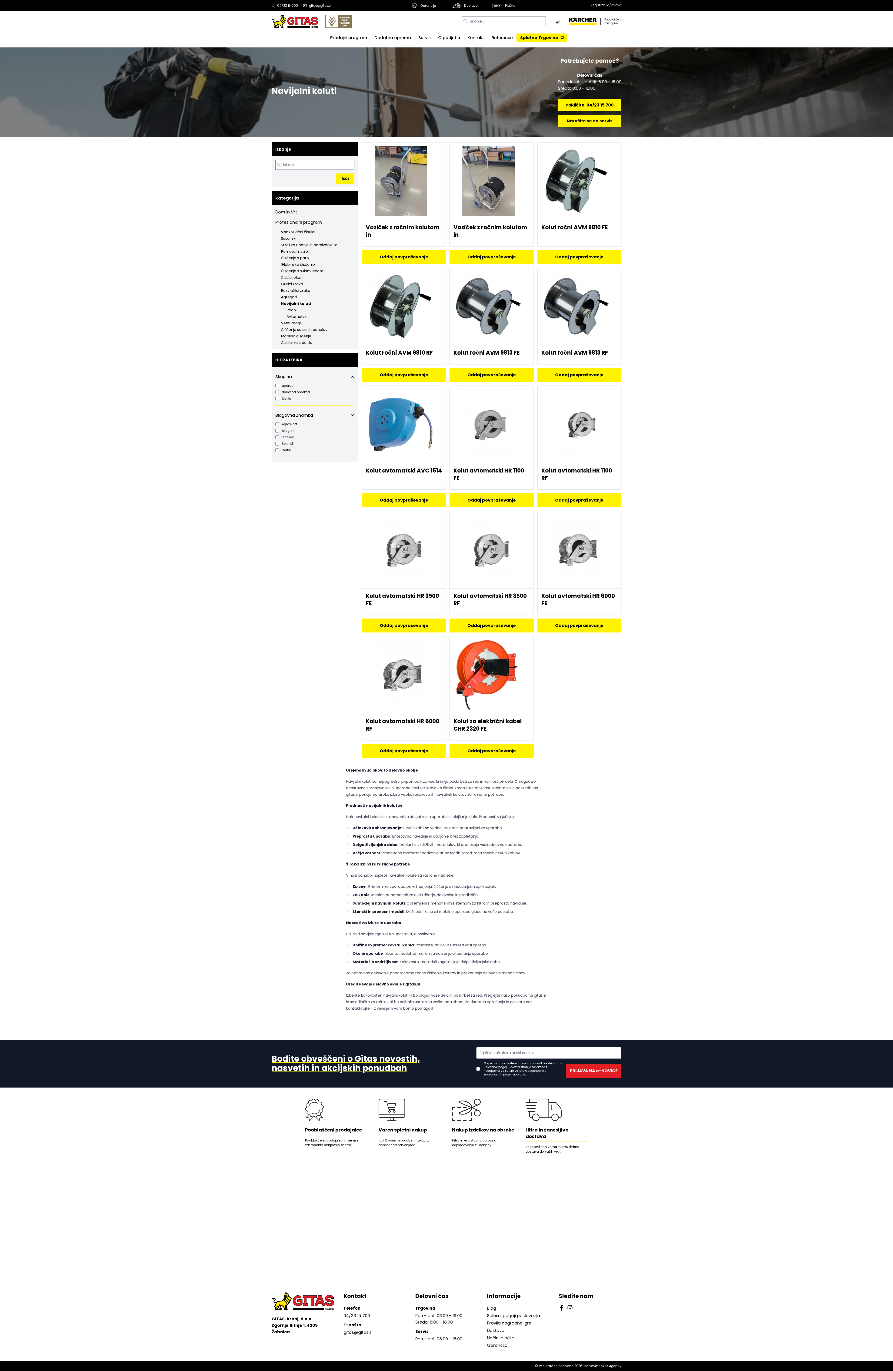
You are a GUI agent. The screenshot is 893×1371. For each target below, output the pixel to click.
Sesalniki (288, 238)
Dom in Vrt (286, 212)
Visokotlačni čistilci (298, 232)
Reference (502, 37)
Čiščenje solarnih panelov (304, 329)
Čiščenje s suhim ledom (302, 271)
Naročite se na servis (590, 121)
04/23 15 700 (287, 5)
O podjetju (449, 37)
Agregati (289, 297)
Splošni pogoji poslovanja (513, 1315)
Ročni (292, 310)
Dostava (471, 5)
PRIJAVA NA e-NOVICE (594, 1071)
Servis (424, 37)
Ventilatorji (291, 323)
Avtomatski (297, 316)
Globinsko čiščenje (298, 264)
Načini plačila (500, 1338)
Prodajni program (348, 37)
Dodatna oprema (392, 37)
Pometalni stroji (295, 251)
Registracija (600, 5)
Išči (345, 178)
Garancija (428, 5)
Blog (491, 1308)
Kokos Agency (610, 1366)
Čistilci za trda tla (296, 342)
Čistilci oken (292, 277)
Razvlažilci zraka (295, 290)
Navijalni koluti (296, 303)
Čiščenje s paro (295, 258)
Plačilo (510, 5)
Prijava (616, 5)
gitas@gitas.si (320, 5)
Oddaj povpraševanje (404, 257)
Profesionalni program (298, 222)
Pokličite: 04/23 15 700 (590, 105)
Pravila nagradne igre (509, 1323)
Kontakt (475, 37)
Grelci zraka (292, 284)
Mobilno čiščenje (296, 336)
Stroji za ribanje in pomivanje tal (309, 245)
